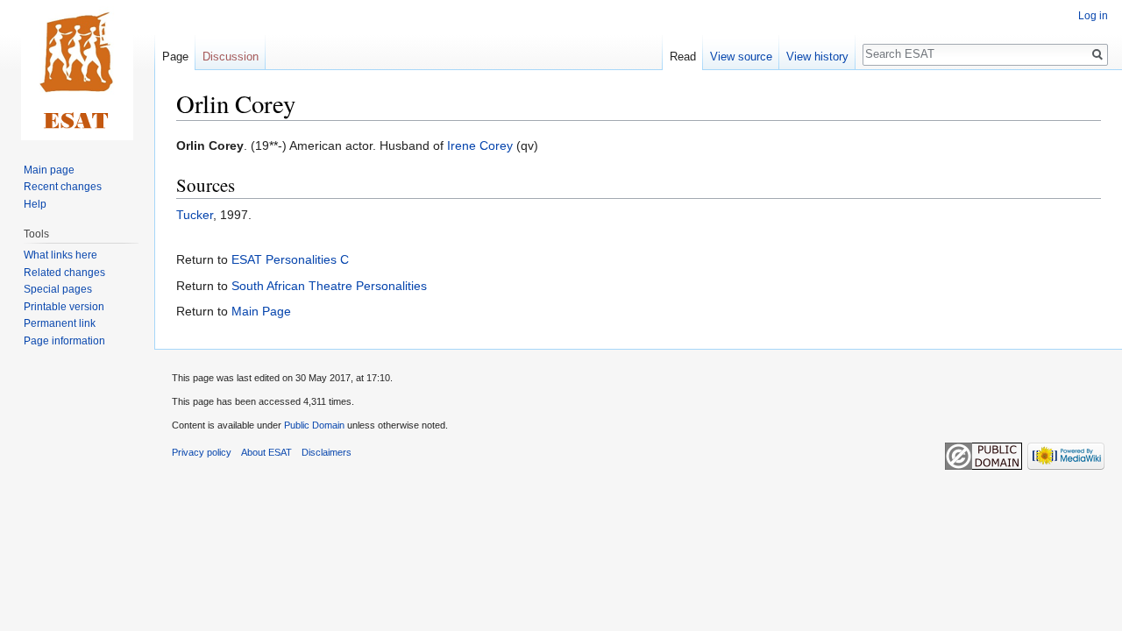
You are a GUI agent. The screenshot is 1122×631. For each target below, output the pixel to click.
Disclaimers (327, 452)
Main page (49, 170)
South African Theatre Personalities (329, 286)
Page (175, 56)
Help (35, 204)
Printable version (64, 307)
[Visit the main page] (77, 70)
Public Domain (314, 425)
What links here (60, 255)
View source (741, 56)
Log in (1093, 16)
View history (817, 56)
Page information (64, 341)
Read (683, 56)
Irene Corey (480, 145)
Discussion (230, 56)
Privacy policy (201, 452)
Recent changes (63, 187)
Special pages (58, 289)
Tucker (194, 215)
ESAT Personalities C (290, 259)
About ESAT (266, 452)
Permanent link (60, 323)
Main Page (261, 311)
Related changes (64, 272)
